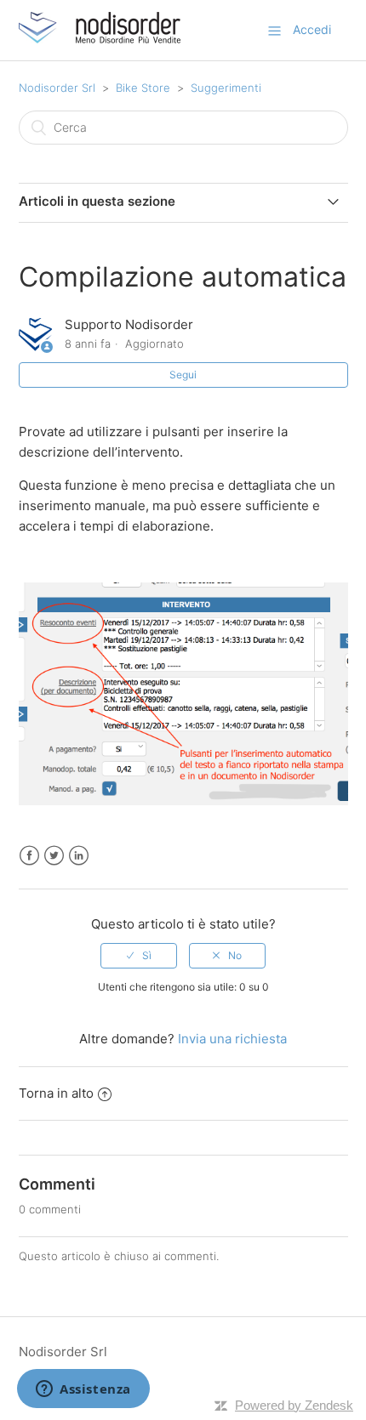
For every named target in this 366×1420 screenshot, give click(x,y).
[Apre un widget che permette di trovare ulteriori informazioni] (83, 1390)
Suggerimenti (226, 87)
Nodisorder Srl (57, 87)
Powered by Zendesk (294, 1405)
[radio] (138, 955)
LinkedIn (78, 855)
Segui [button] (183, 374)
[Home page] (99, 39)
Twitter (54, 855)
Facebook (29, 855)
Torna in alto (56, 1093)
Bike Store (143, 87)
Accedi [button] (312, 29)
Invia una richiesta (232, 1039)
